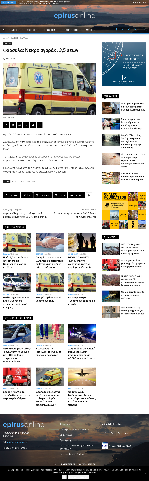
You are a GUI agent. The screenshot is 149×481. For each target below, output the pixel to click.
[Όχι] (145, 473)
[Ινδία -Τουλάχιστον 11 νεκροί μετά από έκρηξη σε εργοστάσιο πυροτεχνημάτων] (111, 249)
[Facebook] (116, 29)
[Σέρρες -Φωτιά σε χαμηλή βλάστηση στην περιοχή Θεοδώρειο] (17, 377)
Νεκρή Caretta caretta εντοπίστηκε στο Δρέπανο (132, 295)
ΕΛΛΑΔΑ (24, 38)
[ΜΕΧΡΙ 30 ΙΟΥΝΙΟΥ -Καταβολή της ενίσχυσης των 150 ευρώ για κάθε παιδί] (82, 242)
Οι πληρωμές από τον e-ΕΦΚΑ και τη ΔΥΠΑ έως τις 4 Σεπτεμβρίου (133, 106)
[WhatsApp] (19, 125)
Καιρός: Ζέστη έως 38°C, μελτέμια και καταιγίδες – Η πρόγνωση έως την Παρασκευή (131, 141)
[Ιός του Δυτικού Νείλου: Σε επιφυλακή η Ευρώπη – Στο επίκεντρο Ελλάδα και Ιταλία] (111, 159)
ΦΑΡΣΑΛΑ (31, 181)
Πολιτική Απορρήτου (78, 477)
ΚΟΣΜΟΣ (39, 254)
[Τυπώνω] (33, 125)
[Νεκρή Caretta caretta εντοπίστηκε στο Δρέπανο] (111, 296)
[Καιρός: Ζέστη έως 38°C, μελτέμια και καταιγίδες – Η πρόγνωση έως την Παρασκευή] (111, 140)
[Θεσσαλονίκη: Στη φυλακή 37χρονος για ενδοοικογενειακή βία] (111, 312)
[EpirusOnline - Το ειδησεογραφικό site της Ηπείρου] (74, 15)
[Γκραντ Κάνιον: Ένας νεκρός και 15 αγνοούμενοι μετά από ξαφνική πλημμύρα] (111, 280)
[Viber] (39, 125)
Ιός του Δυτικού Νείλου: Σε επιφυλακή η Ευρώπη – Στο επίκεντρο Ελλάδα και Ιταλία (133, 160)
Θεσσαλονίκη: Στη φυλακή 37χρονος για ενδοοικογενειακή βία (132, 310)
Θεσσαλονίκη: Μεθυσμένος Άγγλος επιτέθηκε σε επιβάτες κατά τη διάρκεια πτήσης (82, 398)
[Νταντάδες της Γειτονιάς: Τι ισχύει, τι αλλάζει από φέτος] (50, 333)
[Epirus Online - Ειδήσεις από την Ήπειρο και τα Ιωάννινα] (25, 424)
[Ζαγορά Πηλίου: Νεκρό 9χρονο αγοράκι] (50, 282)
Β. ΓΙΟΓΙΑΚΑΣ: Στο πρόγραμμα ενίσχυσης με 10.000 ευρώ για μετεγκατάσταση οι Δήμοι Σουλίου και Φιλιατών (42, 3)
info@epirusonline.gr (17, 442)
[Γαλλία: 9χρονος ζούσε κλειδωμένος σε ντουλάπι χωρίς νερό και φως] (17, 282)
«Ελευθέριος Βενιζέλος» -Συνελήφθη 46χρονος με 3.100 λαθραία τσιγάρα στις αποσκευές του (17, 355)
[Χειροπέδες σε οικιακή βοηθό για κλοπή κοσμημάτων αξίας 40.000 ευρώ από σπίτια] (82, 333)
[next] (97, 2)
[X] (128, 29)
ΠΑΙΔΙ (22, 181)
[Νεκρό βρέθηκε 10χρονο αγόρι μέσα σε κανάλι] (82, 282)
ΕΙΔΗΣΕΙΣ (14, 38)
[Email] (26, 125)
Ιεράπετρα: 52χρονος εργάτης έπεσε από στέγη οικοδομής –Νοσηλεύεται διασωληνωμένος (48, 398)
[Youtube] (134, 29)
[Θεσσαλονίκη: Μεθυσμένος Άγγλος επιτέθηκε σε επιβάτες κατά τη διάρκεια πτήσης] (82, 377)
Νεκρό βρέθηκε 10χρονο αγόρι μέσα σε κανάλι (81, 300)
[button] (146, 30)
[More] (89, 195)
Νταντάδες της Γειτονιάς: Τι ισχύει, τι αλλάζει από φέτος (48, 351)
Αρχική (6, 38)
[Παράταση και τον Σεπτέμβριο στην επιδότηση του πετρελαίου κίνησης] (111, 124)
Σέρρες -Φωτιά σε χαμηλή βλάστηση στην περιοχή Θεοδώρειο (16, 395)
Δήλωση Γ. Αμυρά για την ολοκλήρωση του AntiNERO (41, 2)
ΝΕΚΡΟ (14, 181)
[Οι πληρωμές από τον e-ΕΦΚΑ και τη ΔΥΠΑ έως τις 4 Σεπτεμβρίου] (111, 108)
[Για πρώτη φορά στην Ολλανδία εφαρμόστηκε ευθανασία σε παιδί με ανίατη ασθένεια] (50, 242)
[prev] (92, 2)
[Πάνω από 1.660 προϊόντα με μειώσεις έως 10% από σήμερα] (111, 178)
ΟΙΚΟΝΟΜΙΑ (73, 254)
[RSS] (122, 29)
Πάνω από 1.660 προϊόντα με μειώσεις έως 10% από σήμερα (132, 176)
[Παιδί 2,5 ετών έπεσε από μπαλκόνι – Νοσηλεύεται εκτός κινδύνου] (17, 242)
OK (64, 477)
